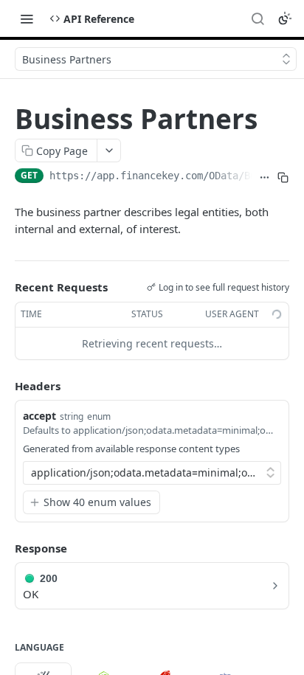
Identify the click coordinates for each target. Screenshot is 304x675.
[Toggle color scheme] (285, 18)
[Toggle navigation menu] (26, 18)
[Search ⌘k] (257, 18)
